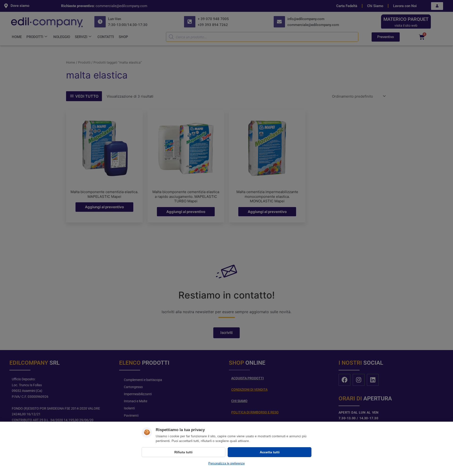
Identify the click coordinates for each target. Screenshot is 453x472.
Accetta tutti (270, 452)
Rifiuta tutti (183, 452)
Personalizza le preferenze (226, 463)
